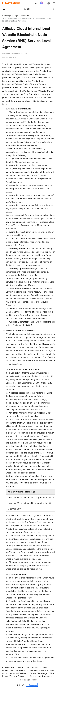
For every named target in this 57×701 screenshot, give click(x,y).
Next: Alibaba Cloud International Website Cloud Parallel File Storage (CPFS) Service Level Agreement (42, 672)
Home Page (6, 15)
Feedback (33, 685)
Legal (16, 15)
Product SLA (25, 15)
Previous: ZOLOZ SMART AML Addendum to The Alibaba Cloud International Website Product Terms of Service (15, 672)
